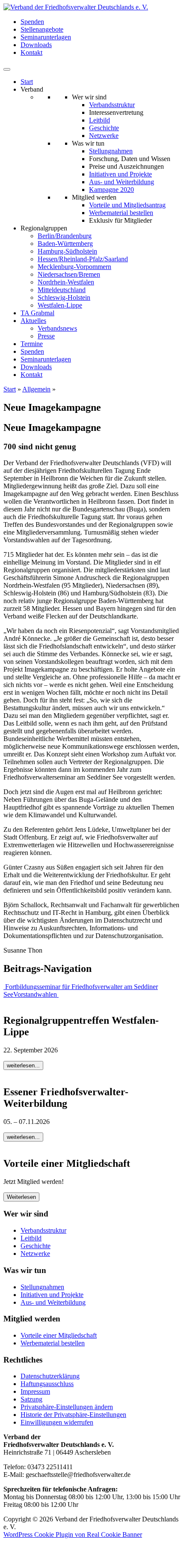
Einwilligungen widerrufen (57, 1422)
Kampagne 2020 (111, 189)
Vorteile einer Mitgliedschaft (59, 1335)
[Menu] (6, 69)
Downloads (36, 44)
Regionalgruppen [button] (44, 228)
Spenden (32, 21)
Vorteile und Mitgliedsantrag (127, 205)
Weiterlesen (21, 1197)
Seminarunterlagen (46, 37)
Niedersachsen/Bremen (69, 274)
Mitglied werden (94, 197)
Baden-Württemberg (65, 243)
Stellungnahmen (111, 151)
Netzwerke (104, 135)
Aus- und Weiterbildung (121, 181)
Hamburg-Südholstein (67, 251)
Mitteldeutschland (62, 289)
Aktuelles (33, 320)
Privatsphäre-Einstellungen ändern (67, 1407)
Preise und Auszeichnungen (126, 166)
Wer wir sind (89, 97)
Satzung (31, 1399)
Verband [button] (32, 89)
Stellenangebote (42, 29)
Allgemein (36, 389)
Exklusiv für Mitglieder (120, 220)
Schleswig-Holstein (64, 297)
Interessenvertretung (116, 112)
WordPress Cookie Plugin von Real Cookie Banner (72, 1534)
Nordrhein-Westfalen (66, 282)
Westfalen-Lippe (60, 305)
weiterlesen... (23, 1065)
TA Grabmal (37, 313)
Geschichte (104, 127)
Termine (32, 343)
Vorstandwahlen (36, 994)
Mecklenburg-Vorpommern (74, 266)
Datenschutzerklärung (50, 1376)
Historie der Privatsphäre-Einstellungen (73, 1414)
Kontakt (31, 52)
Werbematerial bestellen (121, 212)
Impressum (35, 1391)
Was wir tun (88, 143)
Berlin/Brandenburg (65, 235)
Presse (46, 336)
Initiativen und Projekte (120, 174)
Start (27, 81)
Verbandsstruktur (112, 104)
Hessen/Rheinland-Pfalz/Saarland (83, 259)
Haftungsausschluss (47, 1383)
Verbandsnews (57, 328)
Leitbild (99, 120)
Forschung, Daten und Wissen (129, 158)
